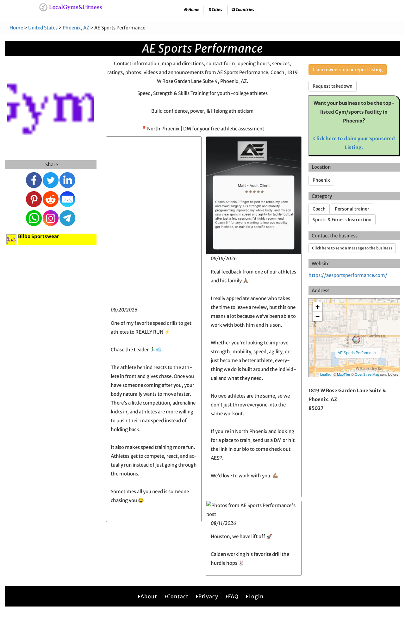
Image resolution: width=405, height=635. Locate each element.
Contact (178, 596)
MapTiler (343, 374)
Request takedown (332, 86)
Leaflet (325, 374)
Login (256, 596)
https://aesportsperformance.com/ (347, 275)
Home (193, 9)
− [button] (317, 316)
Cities (216, 9)
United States (43, 28)
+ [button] (317, 307)
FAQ (233, 596)
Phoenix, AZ (76, 28)
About (148, 596)
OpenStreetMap (367, 374)
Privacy (208, 596)
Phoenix (321, 180)
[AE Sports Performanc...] (356, 339)
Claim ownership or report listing (348, 69)
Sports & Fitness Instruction (342, 220)
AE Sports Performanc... (358, 352)
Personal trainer (352, 209)
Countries (244, 9)
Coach (319, 209)
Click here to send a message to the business (352, 248)
